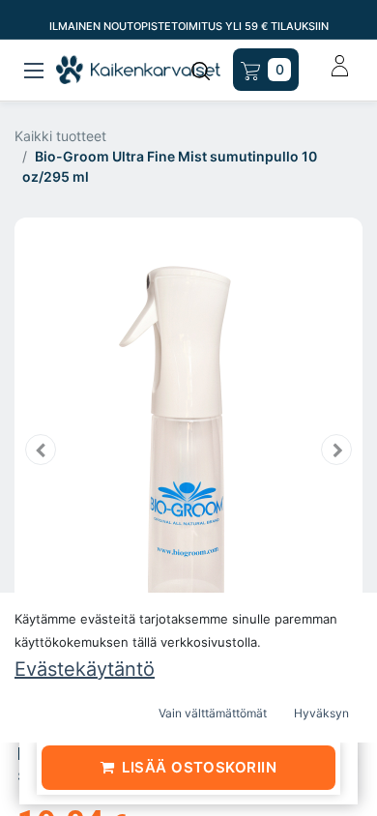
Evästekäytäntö (84, 669)
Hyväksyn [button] (321, 713)
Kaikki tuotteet (60, 136)
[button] (40, 449)
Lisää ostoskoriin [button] (199, 767)
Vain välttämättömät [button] (213, 713)
